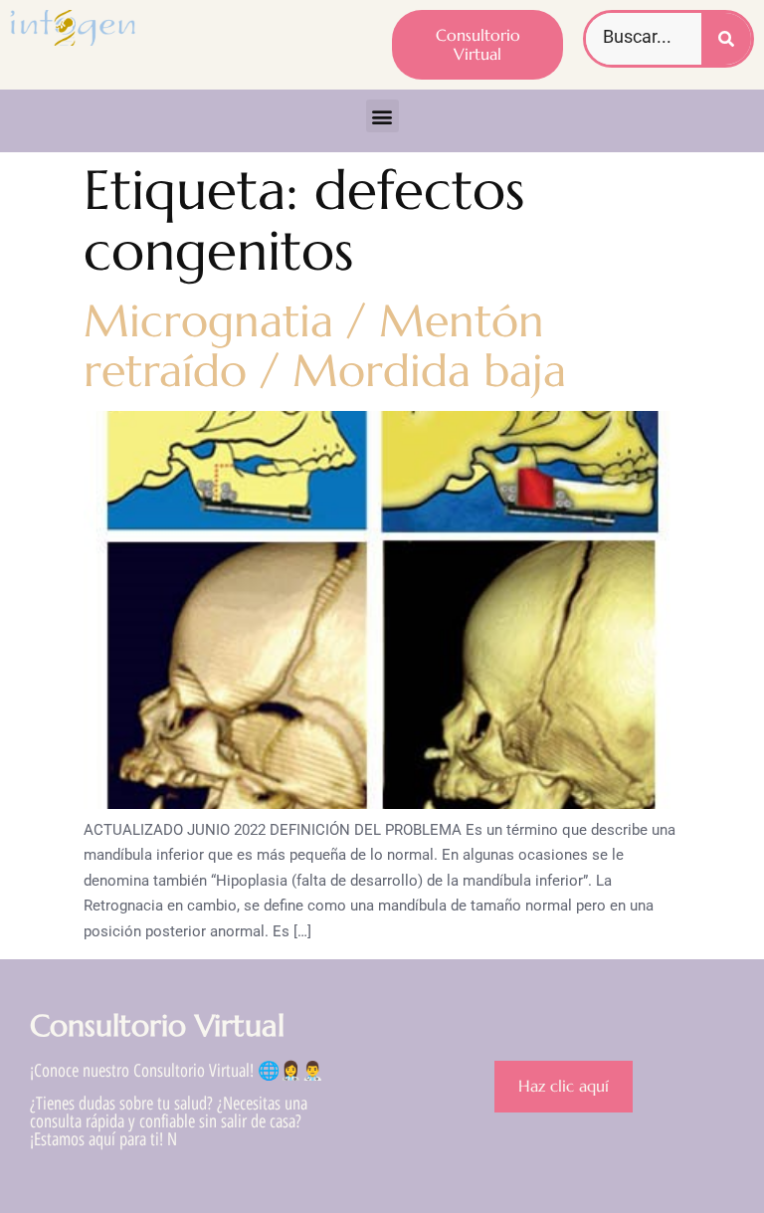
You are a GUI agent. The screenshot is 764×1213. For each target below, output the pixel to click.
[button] (382, 116)
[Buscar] (726, 39)
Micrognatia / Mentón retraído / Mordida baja (325, 346)
